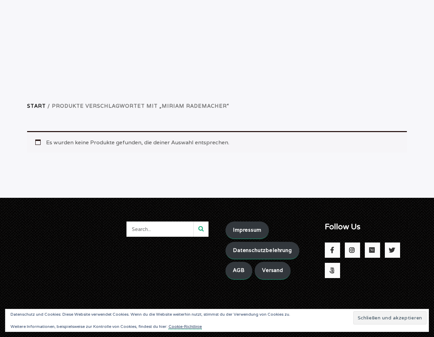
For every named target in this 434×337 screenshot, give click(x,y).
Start (36, 106)
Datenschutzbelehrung (262, 250)
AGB (239, 270)
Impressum (247, 230)
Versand (272, 270)
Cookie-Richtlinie (185, 326)
